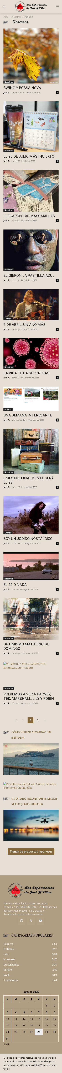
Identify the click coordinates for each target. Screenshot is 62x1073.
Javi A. (6, 92)
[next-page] (45, 720)
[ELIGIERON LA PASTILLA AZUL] (31, 250)
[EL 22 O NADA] (31, 566)
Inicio (6, 16)
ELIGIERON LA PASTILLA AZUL (28, 275)
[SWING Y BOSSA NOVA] (31, 55)
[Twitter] (31, 921)
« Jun (6, 1043)
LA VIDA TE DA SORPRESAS (26, 373)
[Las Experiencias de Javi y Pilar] (31, 6)
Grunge (7, 319)
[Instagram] (21, 921)
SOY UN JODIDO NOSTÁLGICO (28, 539)
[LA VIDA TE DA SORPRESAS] (31, 353)
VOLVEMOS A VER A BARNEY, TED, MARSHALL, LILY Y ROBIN (28, 696)
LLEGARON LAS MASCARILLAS (29, 216)
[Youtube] (40, 921)
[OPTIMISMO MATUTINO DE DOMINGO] (31, 619)
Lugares (8, 409)
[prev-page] (16, 720)
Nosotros (16, 16)
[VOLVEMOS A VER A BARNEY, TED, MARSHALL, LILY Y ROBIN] (31, 676)
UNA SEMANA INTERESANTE (27, 415)
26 (24, 1032)
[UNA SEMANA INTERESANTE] (31, 399)
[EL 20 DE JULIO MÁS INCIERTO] (31, 126)
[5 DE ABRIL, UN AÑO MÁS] (31, 304)
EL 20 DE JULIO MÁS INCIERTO (28, 156)
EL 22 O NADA (15, 585)
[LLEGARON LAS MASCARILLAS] (31, 191)
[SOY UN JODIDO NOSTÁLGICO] (31, 515)
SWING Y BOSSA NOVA (22, 88)
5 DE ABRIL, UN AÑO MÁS (24, 325)
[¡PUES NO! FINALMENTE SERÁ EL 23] (31, 451)
